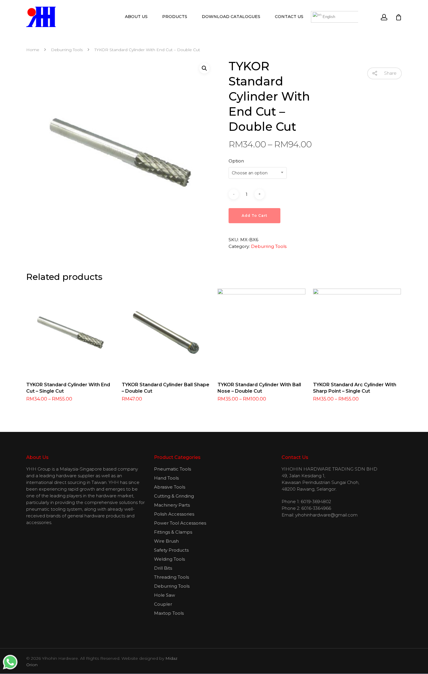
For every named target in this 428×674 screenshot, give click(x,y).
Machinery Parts (172, 505)
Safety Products (171, 550)
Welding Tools (169, 559)
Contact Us (289, 16)
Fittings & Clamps (173, 532)
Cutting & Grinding (174, 496)
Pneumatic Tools (172, 469)
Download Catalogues (231, 16)
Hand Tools (166, 478)
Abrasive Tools (169, 487)
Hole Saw (164, 595)
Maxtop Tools (169, 613)
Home (32, 49)
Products (174, 16)
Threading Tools (171, 577)
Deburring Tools (67, 49)
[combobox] (258, 173)
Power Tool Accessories (180, 523)
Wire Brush (166, 541)
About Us (136, 16)
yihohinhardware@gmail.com (326, 515)
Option (236, 161)
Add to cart (254, 215)
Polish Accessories (174, 514)
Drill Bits (163, 568)
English (328, 17)
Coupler (163, 604)
